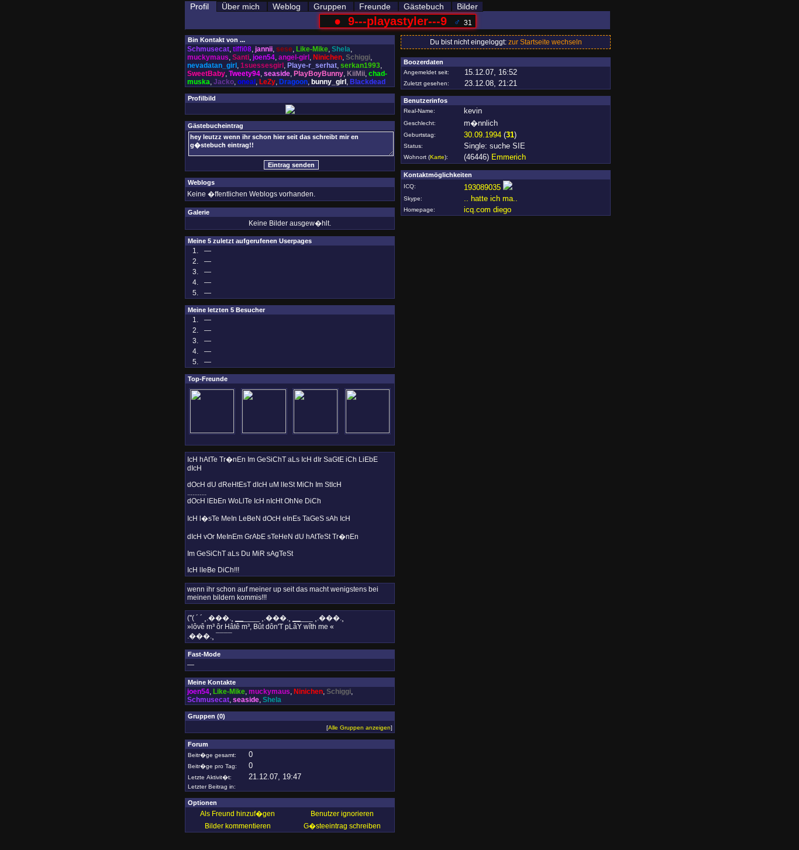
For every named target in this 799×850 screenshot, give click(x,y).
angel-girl (293, 57)
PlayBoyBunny (318, 74)
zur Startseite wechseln (545, 42)
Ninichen (327, 57)
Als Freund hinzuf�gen (237, 814)
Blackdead (367, 82)
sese (284, 49)
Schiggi (358, 57)
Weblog (286, 6)
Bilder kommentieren (238, 826)
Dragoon (293, 82)
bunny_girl (328, 82)
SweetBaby (206, 74)
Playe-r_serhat (312, 65)
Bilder (467, 6)
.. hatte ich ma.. (491, 198)
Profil (199, 6)
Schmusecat (208, 49)
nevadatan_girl (212, 65)
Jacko (223, 82)
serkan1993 (360, 65)
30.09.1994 (482, 134)
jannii (264, 49)
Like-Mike (312, 49)
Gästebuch (424, 6)
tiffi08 (242, 49)
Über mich (240, 6)
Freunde (374, 6)
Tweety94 (244, 74)
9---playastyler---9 (397, 21)
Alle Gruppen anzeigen (359, 727)
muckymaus (208, 57)
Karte (437, 157)
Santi (240, 57)
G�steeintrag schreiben (342, 826)
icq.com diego (487, 209)
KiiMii (356, 74)
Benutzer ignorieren (342, 814)
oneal (246, 82)
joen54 (264, 57)
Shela (341, 49)
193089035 (482, 187)
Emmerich (508, 157)
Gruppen (330, 6)
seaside (277, 74)
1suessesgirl (262, 65)
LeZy (267, 82)
